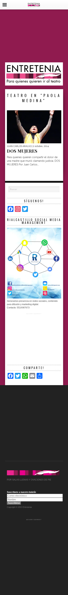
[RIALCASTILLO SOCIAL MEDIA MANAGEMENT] (34, 297)
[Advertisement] (34, 36)
